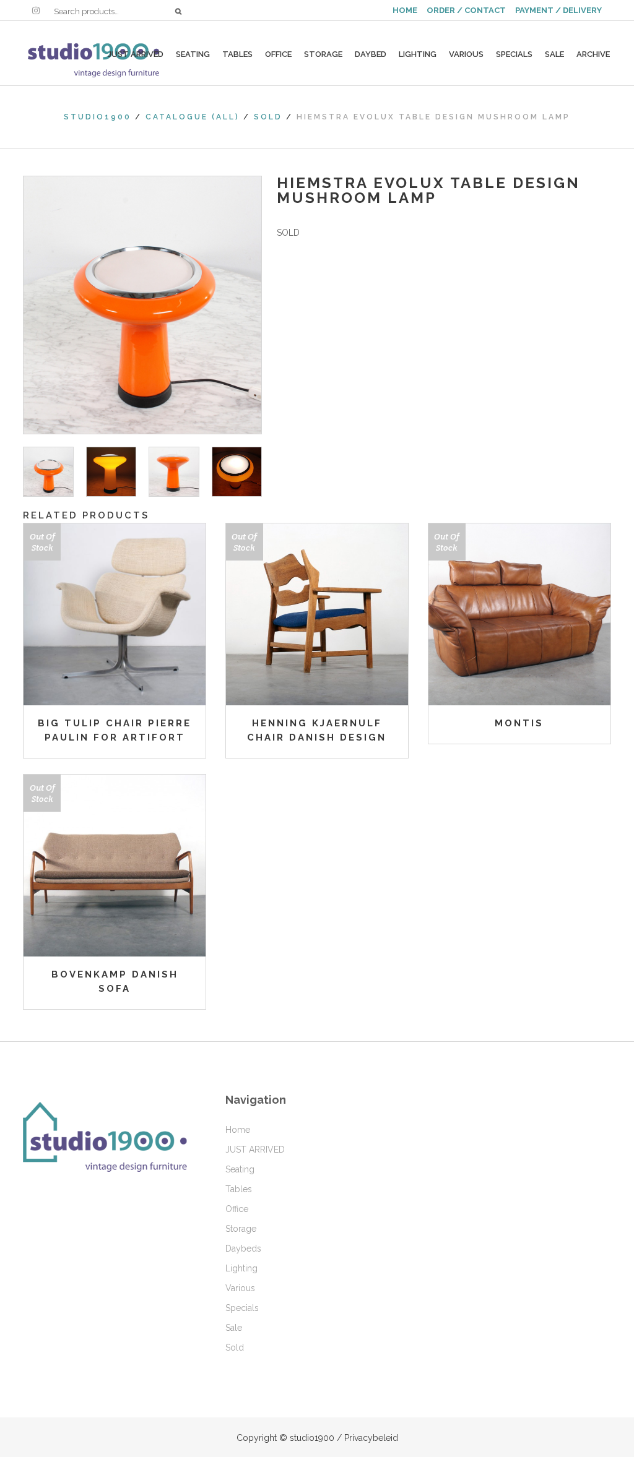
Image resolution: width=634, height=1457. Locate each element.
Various (240, 1288)
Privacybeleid (371, 1438)
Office (236, 1209)
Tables (238, 1189)
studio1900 (97, 117)
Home (237, 1130)
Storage (240, 1229)
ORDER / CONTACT (466, 10)
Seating (239, 1169)
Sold (268, 117)
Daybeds (243, 1248)
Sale (233, 1328)
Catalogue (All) (192, 117)
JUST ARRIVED (255, 1149)
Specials (242, 1308)
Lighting (241, 1268)
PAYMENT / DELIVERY (558, 10)
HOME (405, 10)
